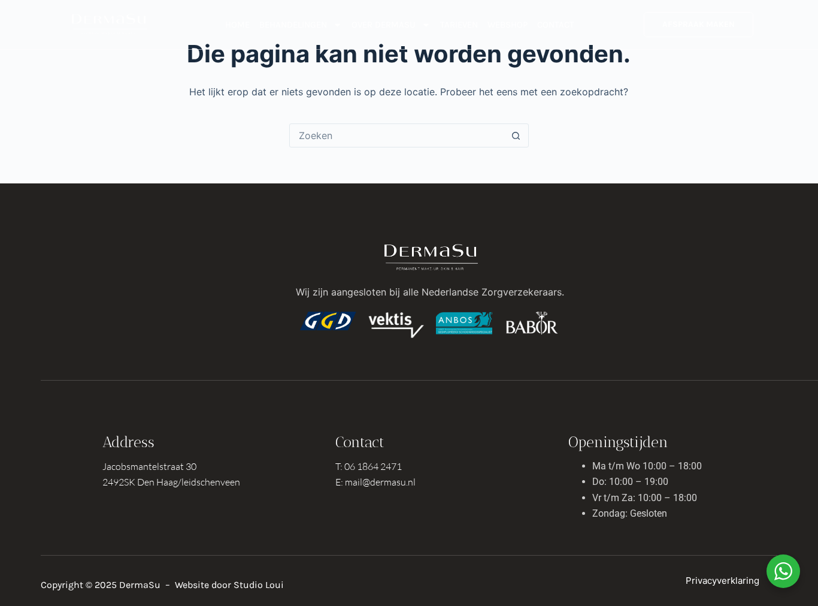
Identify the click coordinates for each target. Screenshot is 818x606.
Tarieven (459, 24)
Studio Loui (259, 584)
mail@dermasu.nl (380, 482)
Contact (555, 24)
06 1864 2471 (373, 466)
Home (237, 24)
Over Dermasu (384, 24)
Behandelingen (293, 24)
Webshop (507, 24)
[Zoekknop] (516, 135)
